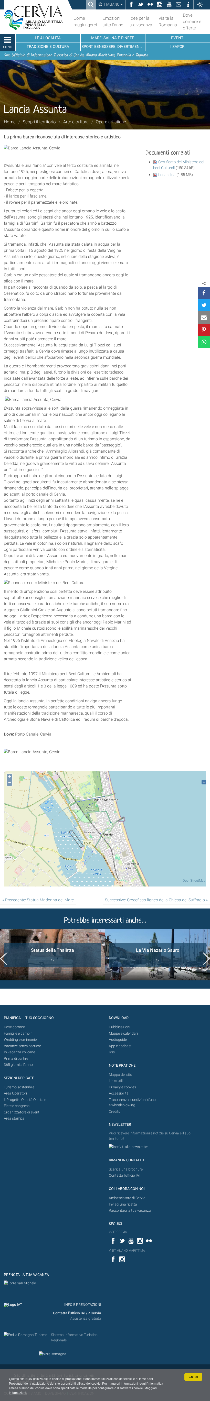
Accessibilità (119, 1093)
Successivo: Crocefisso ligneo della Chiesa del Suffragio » (156, 899)
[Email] (204, 317)
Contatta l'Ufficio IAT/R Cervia (77, 1313)
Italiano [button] (111, 4)
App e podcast (120, 1046)
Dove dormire (14, 1027)
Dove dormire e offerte (192, 21)
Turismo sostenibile (19, 1087)
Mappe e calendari (123, 1033)
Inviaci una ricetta (123, 1204)
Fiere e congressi (17, 1106)
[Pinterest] (204, 330)
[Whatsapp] (204, 342)
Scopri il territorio (39, 121)
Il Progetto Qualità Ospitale (25, 1100)
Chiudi (193, 1377)
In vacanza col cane (19, 1052)
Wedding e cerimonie (20, 1039)
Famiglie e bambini (18, 1033)
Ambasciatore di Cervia (127, 1198)
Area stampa (14, 1118)
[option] (52, 954)
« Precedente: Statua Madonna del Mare (38, 899)
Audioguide (118, 1039)
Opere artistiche (111, 121)
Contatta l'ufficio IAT (125, 1175)
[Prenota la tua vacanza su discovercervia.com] (20, 1283)
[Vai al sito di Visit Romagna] (52, 1354)
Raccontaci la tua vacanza (130, 1210)
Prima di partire (16, 1058)
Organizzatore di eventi (22, 1112)
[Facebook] (204, 293)
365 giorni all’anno (18, 1065)
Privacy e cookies (122, 1087)
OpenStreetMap (194, 880)
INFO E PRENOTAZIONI (82, 1305)
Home (10, 121)
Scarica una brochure (126, 1169)
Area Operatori (15, 1093)
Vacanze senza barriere (22, 1046)
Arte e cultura (76, 121)
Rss (112, 1052)
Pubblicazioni (119, 1027)
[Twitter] (204, 305)
